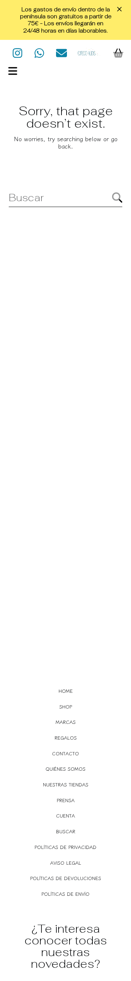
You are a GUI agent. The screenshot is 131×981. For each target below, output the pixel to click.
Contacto (65, 753)
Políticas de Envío (65, 893)
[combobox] (65, 197)
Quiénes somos (65, 768)
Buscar (65, 831)
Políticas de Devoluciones (65, 878)
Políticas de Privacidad (65, 846)
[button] (13, 71)
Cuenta (65, 815)
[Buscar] (117, 197)
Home (66, 690)
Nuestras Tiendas (65, 784)
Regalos (66, 737)
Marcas (66, 721)
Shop (65, 706)
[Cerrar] (119, 9)
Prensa (66, 800)
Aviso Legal (65, 862)
